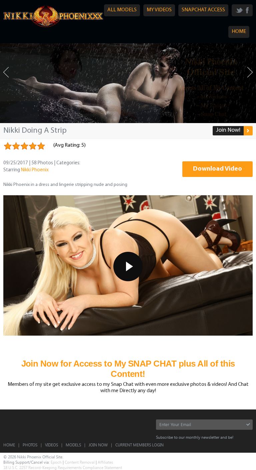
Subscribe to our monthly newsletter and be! (194, 437)
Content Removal (80, 462)
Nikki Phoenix (35, 170)
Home (9, 444)
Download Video (217, 169)
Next (250, 72)
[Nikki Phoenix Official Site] (53, 27)
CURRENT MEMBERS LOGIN (139, 444)
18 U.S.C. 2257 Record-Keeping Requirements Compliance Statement (62, 467)
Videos (51, 444)
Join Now (98, 444)
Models (73, 444)
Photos (30, 444)
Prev (6, 72)
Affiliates (105, 462)
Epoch (56, 462)
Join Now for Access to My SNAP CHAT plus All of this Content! (128, 369)
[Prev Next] (128, 83)
